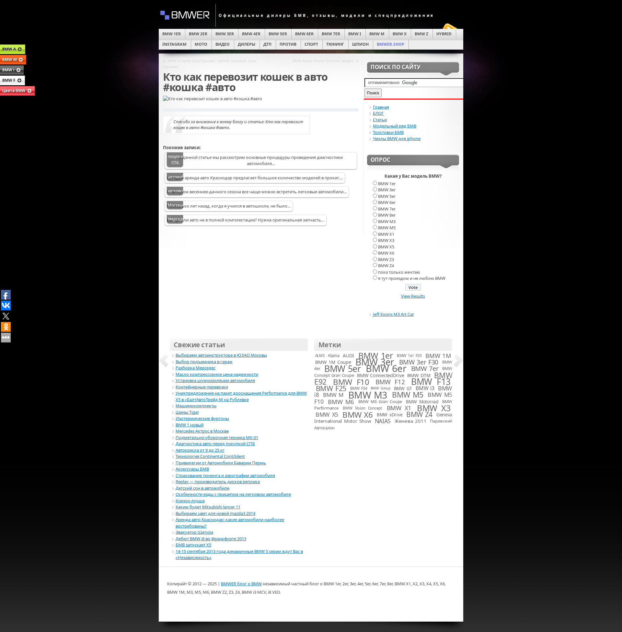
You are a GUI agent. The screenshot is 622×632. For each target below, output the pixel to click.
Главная (381, 107)
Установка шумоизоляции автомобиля (215, 380)
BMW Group (381, 388)
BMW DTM (418, 375)
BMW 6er (387, 202)
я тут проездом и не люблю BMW (411, 278)
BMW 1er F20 (409, 355)
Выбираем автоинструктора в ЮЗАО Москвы (221, 355)
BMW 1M (438, 356)
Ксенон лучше (190, 501)
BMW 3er (387, 190)
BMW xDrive (389, 414)
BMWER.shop (390, 44)
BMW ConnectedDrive (380, 375)
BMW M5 (387, 228)
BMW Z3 (386, 259)
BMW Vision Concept (362, 408)
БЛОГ (378, 113)
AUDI (348, 355)
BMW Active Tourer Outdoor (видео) (323, 60)
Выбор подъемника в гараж (204, 361)
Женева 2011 (410, 421)
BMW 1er (387, 183)
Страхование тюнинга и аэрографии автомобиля (225, 475)
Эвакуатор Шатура (194, 532)
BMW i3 (425, 388)
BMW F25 (331, 388)
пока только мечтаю (399, 272)
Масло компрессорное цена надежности (217, 374)
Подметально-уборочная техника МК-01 (217, 437)
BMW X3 (386, 240)
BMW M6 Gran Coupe (380, 401)
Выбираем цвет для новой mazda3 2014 (215, 513)
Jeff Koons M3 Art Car (393, 314)
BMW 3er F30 (418, 362)
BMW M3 (387, 221)
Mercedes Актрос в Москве (202, 431)
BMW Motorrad (422, 402)
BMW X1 (386, 234)
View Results (413, 296)
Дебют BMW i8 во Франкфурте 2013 (211, 539)
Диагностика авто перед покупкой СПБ (215, 444)
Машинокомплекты (196, 406)
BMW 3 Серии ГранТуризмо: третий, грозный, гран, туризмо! (210, 63)
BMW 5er (387, 196)
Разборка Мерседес (175, 216)
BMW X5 (386, 247)
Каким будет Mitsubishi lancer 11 (208, 507)
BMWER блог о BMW (241, 584)
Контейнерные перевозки (202, 387)
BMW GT (403, 388)
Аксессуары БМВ (192, 469)
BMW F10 (351, 381)
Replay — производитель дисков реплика (218, 481)
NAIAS (383, 421)
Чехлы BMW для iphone (396, 138)
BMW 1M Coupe (333, 362)
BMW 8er (387, 215)
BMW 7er (387, 209)
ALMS (320, 355)
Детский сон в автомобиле (202, 488)
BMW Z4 (386, 265)
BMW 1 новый (189, 425)
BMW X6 (386, 253)
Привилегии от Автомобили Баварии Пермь (221, 463)
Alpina (333, 355)
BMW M (333, 395)
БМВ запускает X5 (193, 545)
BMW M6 (341, 402)
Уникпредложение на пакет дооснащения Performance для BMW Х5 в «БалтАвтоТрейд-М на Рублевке (241, 396)
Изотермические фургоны (202, 418)
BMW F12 (390, 381)
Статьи (380, 120)
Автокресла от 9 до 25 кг (200, 450)
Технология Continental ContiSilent (210, 456)
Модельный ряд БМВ (394, 126)
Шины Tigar (187, 412)
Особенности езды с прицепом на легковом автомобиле (233, 494)
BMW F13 (430, 382)
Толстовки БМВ (388, 132)
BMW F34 (358, 388)
